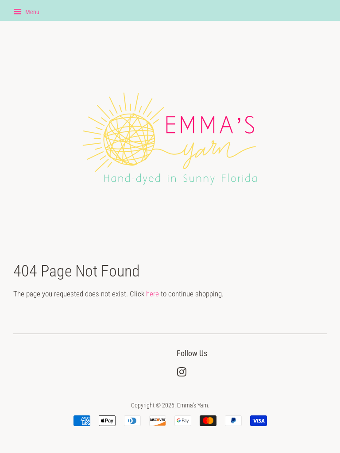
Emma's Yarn (192, 405)
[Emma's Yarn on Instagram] (181, 374)
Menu (31, 11)
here (152, 293)
